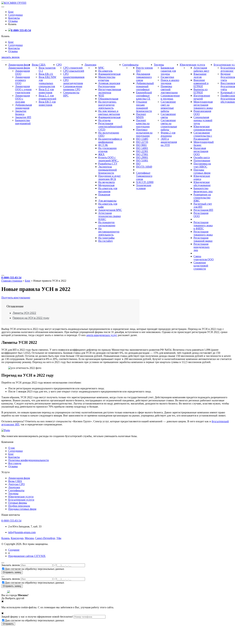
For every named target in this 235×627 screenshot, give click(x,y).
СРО (59, 64)
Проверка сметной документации (169, 89)
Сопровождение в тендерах (170, 97)
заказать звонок (10, 57)
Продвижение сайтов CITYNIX (27, 556)
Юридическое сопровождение (203, 128)
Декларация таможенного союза (144, 77)
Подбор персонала (19, 505)
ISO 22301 (142, 151)
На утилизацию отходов (107, 150)
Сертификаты (130, 64)
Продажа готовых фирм (202, 171)
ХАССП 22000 (144, 182)
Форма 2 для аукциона (168, 134)
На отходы (104, 120)
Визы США (39, 64)
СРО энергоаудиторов (73, 82)
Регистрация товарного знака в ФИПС (203, 225)
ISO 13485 (142, 138)
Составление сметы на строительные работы (169, 125)
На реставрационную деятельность (108, 231)
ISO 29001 (142, 157)
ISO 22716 (142, 141)
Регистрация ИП (203, 209)
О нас (11, 447)
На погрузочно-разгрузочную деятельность (107, 104)
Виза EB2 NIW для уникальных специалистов (47, 82)
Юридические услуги (192, 64)
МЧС (101, 67)
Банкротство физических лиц (203, 190)
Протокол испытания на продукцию (144, 132)
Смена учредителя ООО (204, 258)
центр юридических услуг (101, 335)
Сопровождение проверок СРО (72, 88)
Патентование (202, 160)
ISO (138, 163)
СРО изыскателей (73, 70)
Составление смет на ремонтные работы (168, 106)
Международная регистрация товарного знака (203, 104)
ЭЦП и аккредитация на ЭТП (169, 141)
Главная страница (11, 280)
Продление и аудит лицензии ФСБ (109, 177)
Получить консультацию (15, 297)
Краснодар (17, 538)
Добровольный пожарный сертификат (145, 86)
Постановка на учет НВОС (202, 165)
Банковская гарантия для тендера (168, 70)
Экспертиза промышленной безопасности (107, 169)
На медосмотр (106, 182)
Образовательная (108, 98)
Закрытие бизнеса (20, 113)
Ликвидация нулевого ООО (22, 80)
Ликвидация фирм (19, 64)
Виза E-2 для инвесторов (46, 91)
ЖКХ (101, 154)
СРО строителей (73, 67)
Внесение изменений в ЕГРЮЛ (201, 83)
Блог (11, 11)
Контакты (14, 17)
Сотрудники (15, 14)
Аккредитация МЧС (110, 209)
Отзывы (13, 21)
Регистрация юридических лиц (202, 247)
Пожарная (104, 194)
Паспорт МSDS (141, 116)
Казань (5, 538)
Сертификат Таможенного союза (144, 175)
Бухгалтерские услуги (21, 499)
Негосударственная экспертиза (109, 91)
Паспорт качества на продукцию (143, 123)
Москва (29, 538)
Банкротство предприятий (23, 122)
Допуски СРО (16, 484)
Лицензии (90, 64)
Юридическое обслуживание (202, 184)
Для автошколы (107, 200)
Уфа (58, 538)
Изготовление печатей (202, 97)
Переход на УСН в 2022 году (31, 317)
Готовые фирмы (17, 502)
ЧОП (101, 95)
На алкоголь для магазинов (107, 190)
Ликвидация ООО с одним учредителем (23, 89)
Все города (14, 463)
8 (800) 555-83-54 (21, 30)
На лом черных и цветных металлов (109, 113)
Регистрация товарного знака (203, 233)
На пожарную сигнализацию (106, 224)
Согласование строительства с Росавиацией (203, 135)
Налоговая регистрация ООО (201, 151)
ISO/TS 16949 (144, 166)
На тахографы (106, 237)
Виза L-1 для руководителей (47, 97)
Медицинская (106, 185)
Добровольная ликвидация (23, 106)
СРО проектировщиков (73, 75)
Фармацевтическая (109, 73)
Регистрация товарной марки (203, 239)
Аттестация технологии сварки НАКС (109, 216)
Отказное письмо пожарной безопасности (144, 106)
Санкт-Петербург (45, 538)
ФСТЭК (103, 145)
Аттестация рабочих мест (201, 69)
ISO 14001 (142, 148)
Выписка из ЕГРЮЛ (200, 91)
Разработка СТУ (107, 163)
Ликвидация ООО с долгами (22, 98)
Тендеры (159, 64)
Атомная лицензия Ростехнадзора (109, 85)
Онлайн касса (202, 157)
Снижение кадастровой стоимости (201, 265)
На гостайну (105, 240)
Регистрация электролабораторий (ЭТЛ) (110, 126)
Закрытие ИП (23, 117)
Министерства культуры (106, 79)
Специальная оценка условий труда (203, 120)
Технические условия (143, 187)
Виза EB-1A (46, 73)
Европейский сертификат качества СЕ (144, 95)
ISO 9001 (141, 145)
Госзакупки (167, 77)
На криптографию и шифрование (110, 140)
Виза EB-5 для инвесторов (47, 103)
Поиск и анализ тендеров (170, 82)
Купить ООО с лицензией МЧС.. (108, 159)
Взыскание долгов (200, 75)
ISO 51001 (142, 160)
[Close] (2, 562)
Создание (13, 549)
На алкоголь (105, 70)
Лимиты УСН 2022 (24, 312)
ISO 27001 (142, 154)
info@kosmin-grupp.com (22, 532)
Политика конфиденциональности (28, 460)
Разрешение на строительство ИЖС (202, 197)
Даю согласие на (34, 568)
